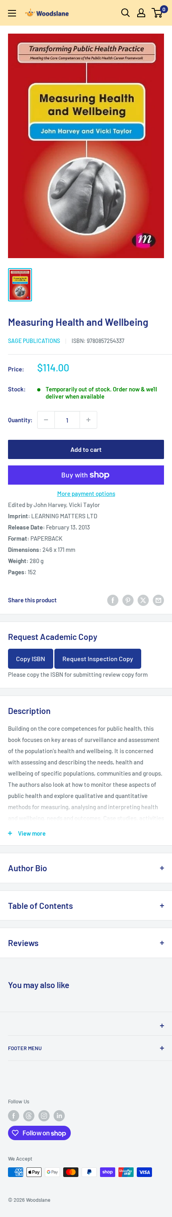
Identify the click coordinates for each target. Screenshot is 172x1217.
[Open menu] (12, 13)
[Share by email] (158, 599)
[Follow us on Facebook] (13, 1115)
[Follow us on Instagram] (44, 1115)
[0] (157, 13)
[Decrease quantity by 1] (46, 419)
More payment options (86, 493)
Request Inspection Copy (97, 658)
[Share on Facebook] (112, 599)
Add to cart (86, 449)
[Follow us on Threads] (28, 1115)
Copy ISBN (30, 658)
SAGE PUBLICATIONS (34, 340)
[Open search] (125, 12)
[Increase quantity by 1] (88, 419)
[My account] (141, 12)
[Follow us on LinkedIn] (59, 1115)
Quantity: (20, 419)
